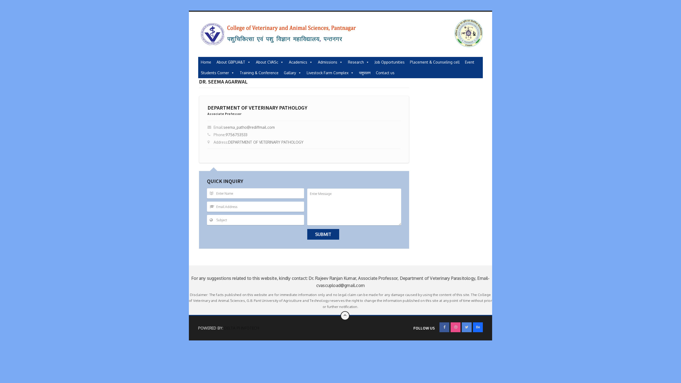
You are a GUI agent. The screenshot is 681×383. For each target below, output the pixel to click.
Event (469, 62)
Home (206, 62)
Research (356, 62)
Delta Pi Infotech (241, 328)
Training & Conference (259, 72)
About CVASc (267, 62)
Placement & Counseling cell (435, 62)
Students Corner (215, 72)
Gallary (290, 72)
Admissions (327, 62)
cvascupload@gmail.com (340, 285)
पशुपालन (365, 72)
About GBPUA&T (231, 62)
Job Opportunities (390, 62)
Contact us (385, 72)
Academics (298, 62)
